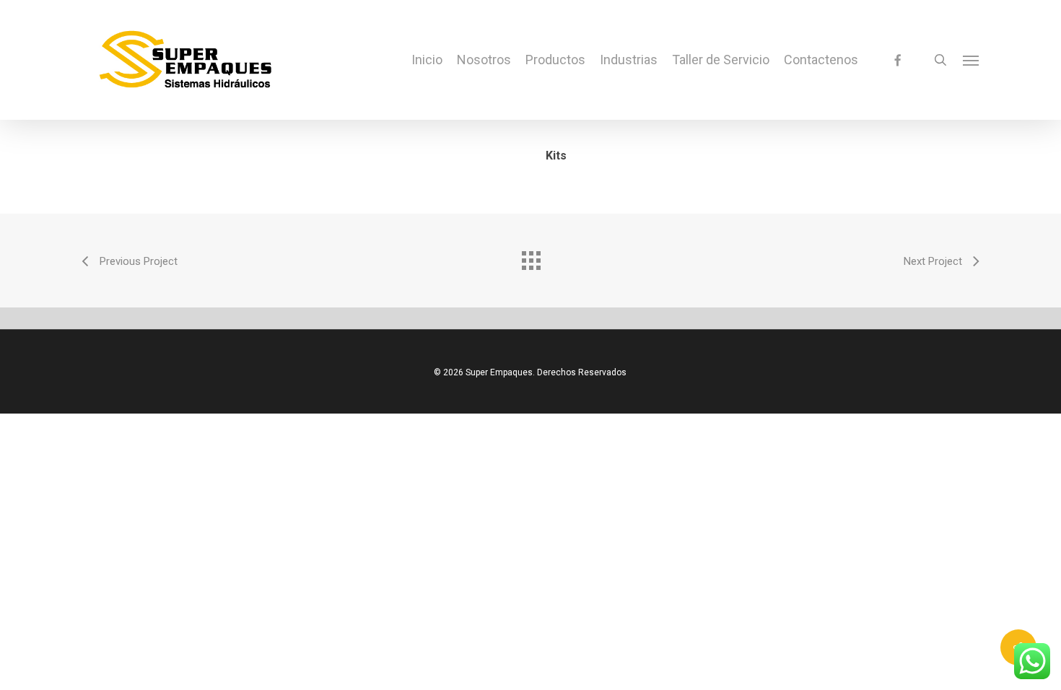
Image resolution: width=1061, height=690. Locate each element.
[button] (971, 60)
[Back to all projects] (530, 257)
